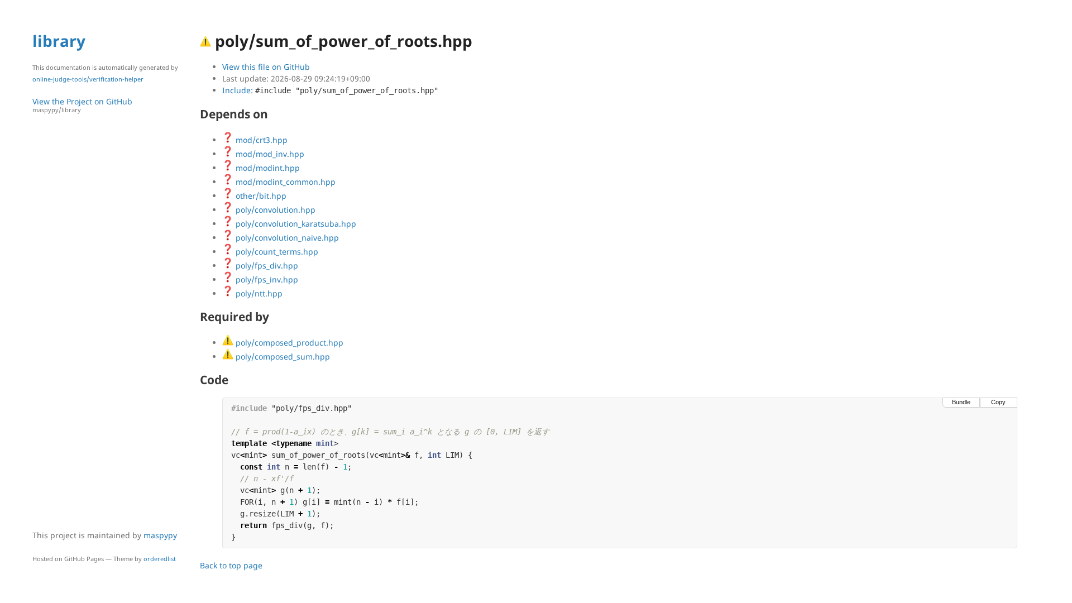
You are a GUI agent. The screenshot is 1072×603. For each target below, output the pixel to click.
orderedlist (159, 558)
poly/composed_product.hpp (288, 342)
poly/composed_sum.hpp (281, 356)
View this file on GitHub (266, 66)
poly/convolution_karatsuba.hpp (294, 223)
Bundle (961, 402)
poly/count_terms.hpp (275, 251)
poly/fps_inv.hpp (265, 279)
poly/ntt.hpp (258, 293)
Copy (998, 402)
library (58, 40)
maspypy (160, 535)
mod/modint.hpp (266, 167)
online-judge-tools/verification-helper (87, 79)
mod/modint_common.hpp (284, 181)
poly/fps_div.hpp (265, 265)
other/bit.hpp (259, 195)
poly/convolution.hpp (274, 209)
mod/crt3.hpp (260, 140)
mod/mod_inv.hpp (268, 154)
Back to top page (231, 565)
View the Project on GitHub (82, 105)
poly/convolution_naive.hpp (286, 237)
